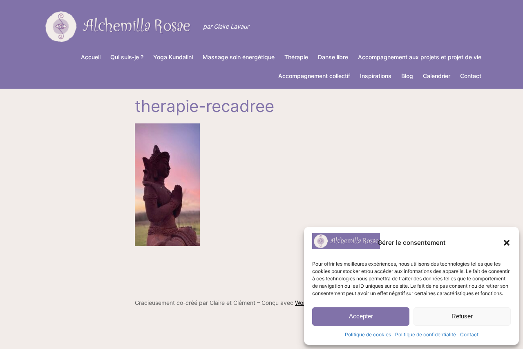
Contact (469, 334)
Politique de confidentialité (425, 334)
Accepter (361, 316)
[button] (507, 243)
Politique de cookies (368, 334)
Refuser (462, 316)
